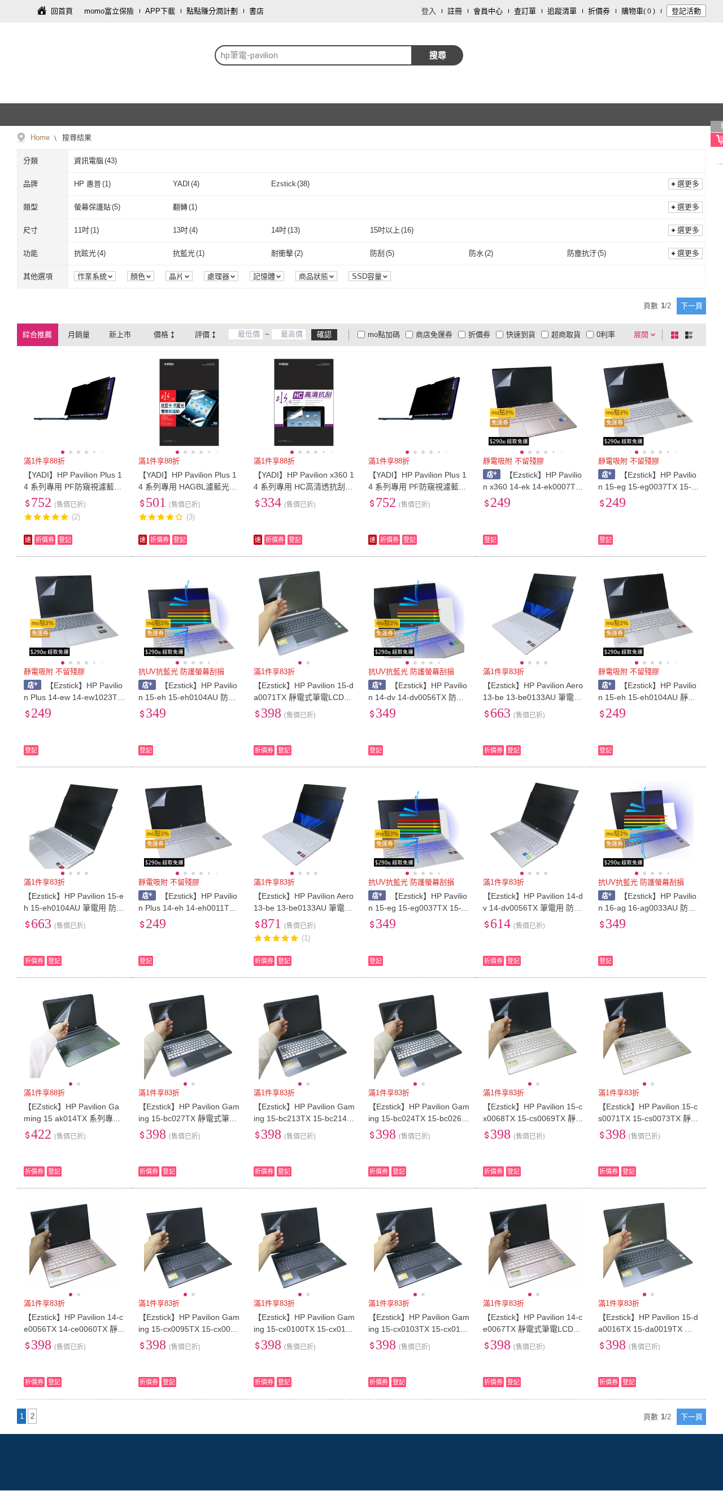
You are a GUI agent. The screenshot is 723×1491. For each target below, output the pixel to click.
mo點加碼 (384, 334)
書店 (256, 11)
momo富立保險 (109, 11)
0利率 (605, 334)
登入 (428, 11)
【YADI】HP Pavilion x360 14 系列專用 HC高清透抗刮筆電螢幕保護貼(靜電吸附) (304, 486)
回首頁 (62, 11)
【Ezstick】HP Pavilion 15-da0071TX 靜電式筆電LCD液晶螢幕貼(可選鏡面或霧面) (304, 697)
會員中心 (488, 11)
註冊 (454, 11)
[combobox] (313, 55)
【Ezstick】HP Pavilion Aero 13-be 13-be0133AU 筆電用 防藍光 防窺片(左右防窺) (533, 697)
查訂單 (525, 11)
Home (40, 137)
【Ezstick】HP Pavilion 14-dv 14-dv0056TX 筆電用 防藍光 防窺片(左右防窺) (533, 907)
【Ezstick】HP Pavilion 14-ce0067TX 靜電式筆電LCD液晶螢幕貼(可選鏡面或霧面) (532, 1329)
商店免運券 (434, 334)
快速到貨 (520, 334)
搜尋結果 (76, 137)
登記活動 (686, 11)
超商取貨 (566, 334)
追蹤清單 (562, 11)
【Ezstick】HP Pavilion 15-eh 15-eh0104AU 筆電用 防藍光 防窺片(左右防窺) (74, 907)
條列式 (690, 334)
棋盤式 (676, 334)
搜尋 (437, 55)
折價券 (599, 11)
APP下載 (160, 11)
